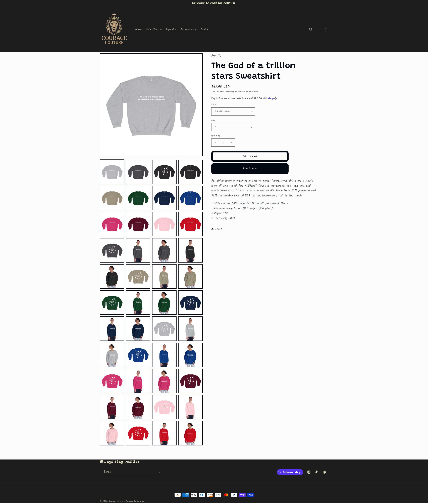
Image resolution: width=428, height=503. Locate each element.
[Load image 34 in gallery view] (138, 381)
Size (213, 120)
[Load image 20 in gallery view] (190, 276)
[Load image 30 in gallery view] (138, 355)
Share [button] (218, 229)
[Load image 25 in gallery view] (112, 328)
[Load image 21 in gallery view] (112, 302)
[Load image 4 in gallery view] (190, 172)
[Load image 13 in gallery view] (112, 250)
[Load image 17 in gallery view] (112, 276)
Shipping (230, 92)
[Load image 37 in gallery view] (112, 407)
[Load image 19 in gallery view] (164, 276)
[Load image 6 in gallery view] (138, 198)
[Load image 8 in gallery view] (190, 198)
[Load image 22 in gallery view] (138, 302)
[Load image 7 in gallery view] (164, 198)
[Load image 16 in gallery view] (190, 250)
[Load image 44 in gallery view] (190, 433)
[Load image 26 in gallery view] (138, 328)
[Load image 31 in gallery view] (164, 355)
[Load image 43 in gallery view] (164, 433)
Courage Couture (117, 501)
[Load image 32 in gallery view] (190, 355)
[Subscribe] (159, 472)
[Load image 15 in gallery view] (164, 250)
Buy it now (250, 168)
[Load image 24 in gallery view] (190, 302)
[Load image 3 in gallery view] (164, 172)
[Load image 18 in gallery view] (138, 276)
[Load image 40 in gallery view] (190, 407)
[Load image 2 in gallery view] (138, 172)
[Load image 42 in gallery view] (138, 433)
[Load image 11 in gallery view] (164, 224)
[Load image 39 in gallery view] (164, 407)
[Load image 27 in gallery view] (164, 328)
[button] (153, 29)
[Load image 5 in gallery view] (112, 198)
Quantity (215, 135)
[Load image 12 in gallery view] (190, 224)
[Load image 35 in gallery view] (164, 381)
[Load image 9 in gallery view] (112, 224)
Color (213, 104)
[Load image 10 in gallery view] (138, 224)
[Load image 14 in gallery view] (138, 250)
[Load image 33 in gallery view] (112, 381)
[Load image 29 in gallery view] (112, 355)
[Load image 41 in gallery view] (112, 433)
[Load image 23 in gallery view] (164, 302)
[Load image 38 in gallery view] (138, 407)
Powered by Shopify (135, 501)
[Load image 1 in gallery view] (112, 172)
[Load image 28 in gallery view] (190, 328)
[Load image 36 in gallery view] (190, 381)
